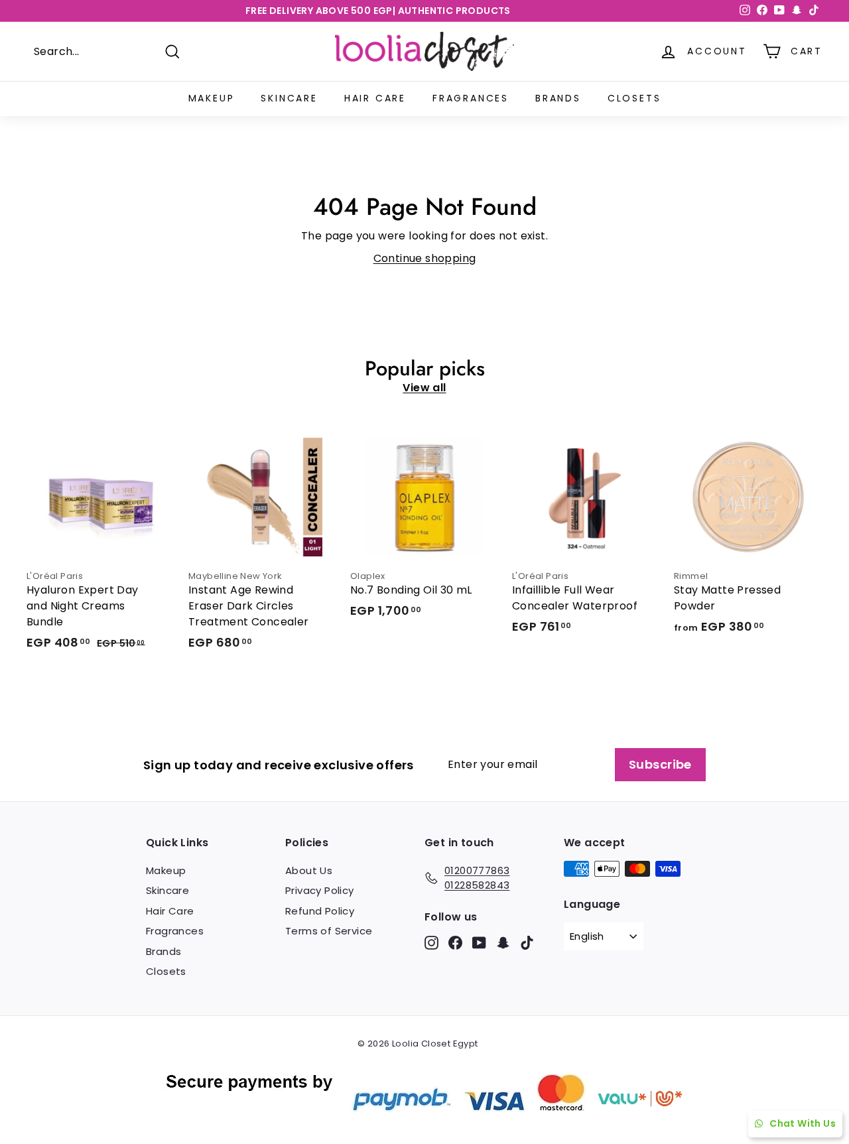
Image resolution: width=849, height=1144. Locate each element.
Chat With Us (802, 1123)
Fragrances (470, 98)
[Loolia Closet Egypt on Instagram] (431, 942)
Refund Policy (319, 911)
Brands (558, 98)
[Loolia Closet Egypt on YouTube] (479, 942)
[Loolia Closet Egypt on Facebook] (455, 942)
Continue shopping (424, 258)
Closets (634, 98)
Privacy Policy (319, 890)
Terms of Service (328, 931)
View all (424, 387)
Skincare (289, 98)
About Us (308, 870)
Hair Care (375, 98)
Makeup (211, 98)
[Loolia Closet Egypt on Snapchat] (503, 942)
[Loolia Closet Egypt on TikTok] (527, 942)
